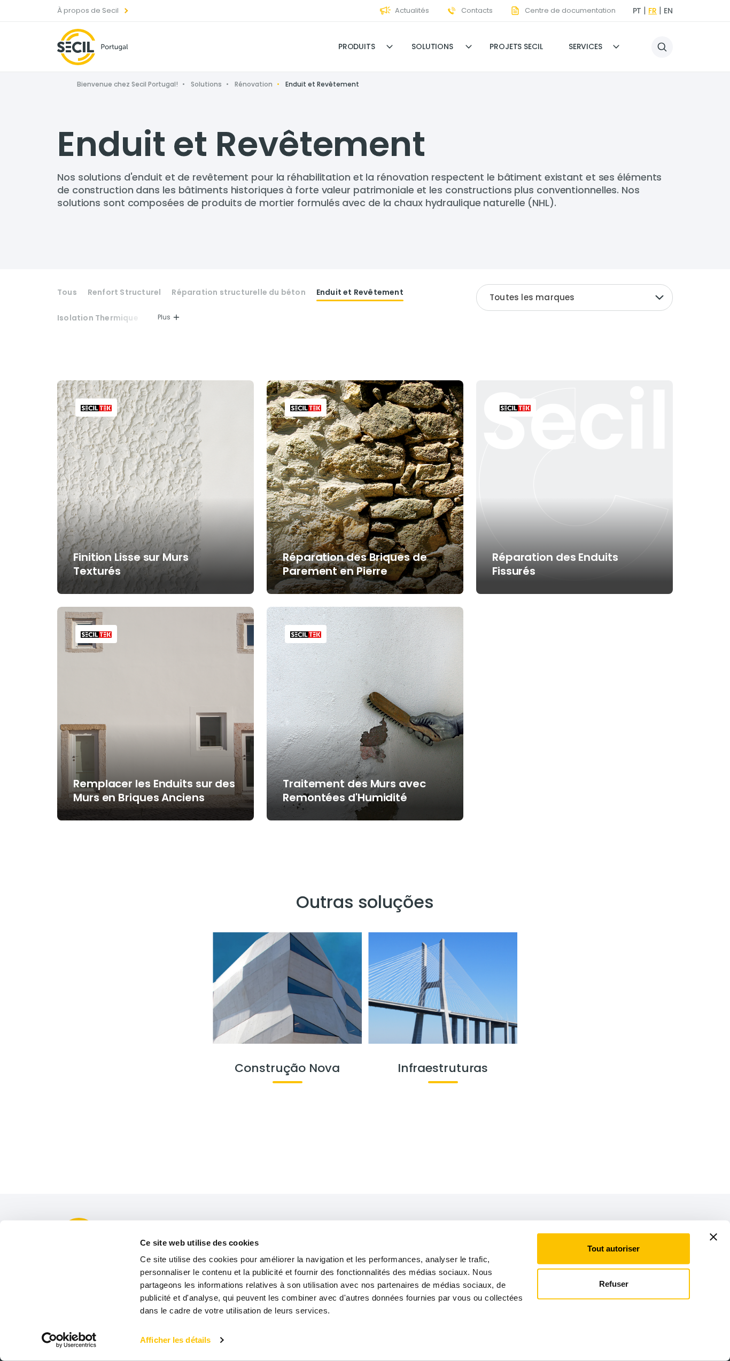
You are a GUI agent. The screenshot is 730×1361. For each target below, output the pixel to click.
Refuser (613, 1283)
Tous (67, 292)
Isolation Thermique (97, 318)
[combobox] (574, 297)
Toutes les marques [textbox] (532, 297)
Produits (356, 46)
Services (585, 46)
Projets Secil (516, 46)
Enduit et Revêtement (359, 292)
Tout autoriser (613, 1248)
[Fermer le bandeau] (713, 1237)
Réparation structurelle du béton (238, 292)
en (668, 10)
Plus (164, 317)
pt (637, 10)
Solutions (432, 46)
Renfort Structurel (124, 292)
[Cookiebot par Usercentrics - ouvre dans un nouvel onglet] (69, 1340)
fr (652, 10)
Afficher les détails (175, 1339)
